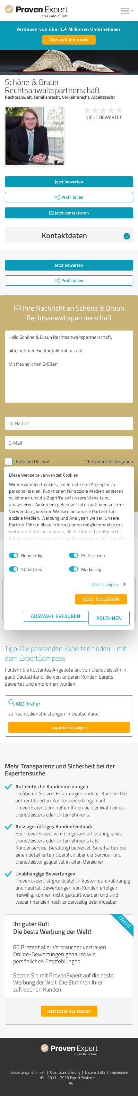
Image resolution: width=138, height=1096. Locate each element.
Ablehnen (109, 618)
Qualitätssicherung (65, 1072)
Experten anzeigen (69, 727)
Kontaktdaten (64, 235)
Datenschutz (95, 1072)
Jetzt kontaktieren (71, 213)
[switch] (73, 555)
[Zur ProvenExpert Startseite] (36, 12)
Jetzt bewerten (69, 182)
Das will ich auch (69, 39)
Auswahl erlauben (55, 616)
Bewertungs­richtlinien (27, 1072)
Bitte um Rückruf (33, 461)
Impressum (119, 1072)
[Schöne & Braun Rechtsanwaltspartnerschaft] (34, 136)
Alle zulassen (101, 599)
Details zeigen (104, 584)
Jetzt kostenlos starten (69, 1011)
